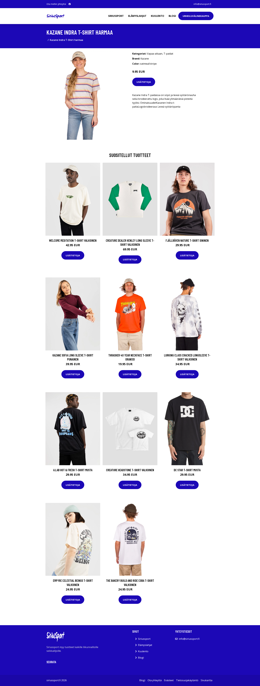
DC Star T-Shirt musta (187, 470)
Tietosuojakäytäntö (187, 680)
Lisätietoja (144, 81)
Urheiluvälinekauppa (196, 15)
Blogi (172, 16)
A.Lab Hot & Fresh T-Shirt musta (72, 470)
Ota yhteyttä (155, 680)
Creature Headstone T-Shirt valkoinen (130, 470)
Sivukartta (206, 680)
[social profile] (69, 4)
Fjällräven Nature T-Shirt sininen (187, 240)
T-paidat (168, 53)
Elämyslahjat (137, 16)
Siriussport (116, 16)
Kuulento (157, 16)
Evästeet (169, 680)
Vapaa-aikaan (154, 53)
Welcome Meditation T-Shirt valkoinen (73, 240)
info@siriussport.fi (202, 4)
